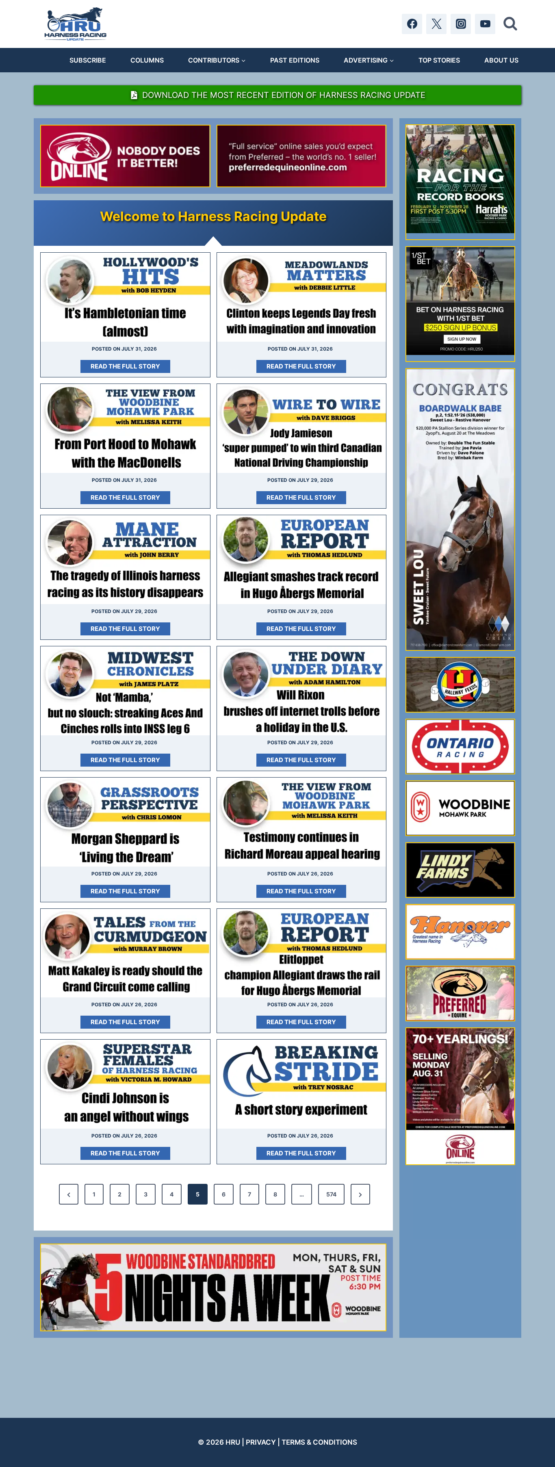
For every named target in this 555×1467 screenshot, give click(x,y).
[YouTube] (485, 24)
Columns (147, 60)
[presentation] (125, 297)
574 (331, 1194)
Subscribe (87, 60)
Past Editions (294, 60)
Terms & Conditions (319, 1442)
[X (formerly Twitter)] (436, 24)
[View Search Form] (510, 24)
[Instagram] (461, 24)
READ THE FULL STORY (128, 367)
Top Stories (439, 60)
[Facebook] (412, 24)
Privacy (261, 1442)
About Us (501, 60)
